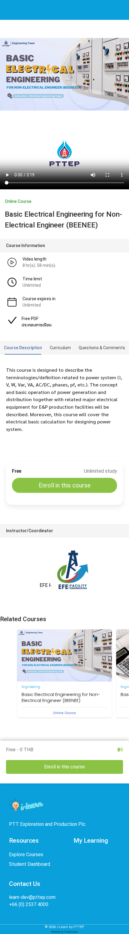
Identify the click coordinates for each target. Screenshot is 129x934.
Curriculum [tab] (60, 347)
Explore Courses (26, 854)
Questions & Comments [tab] (102, 347)
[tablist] (64, 348)
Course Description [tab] (23, 347)
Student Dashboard (29, 864)
